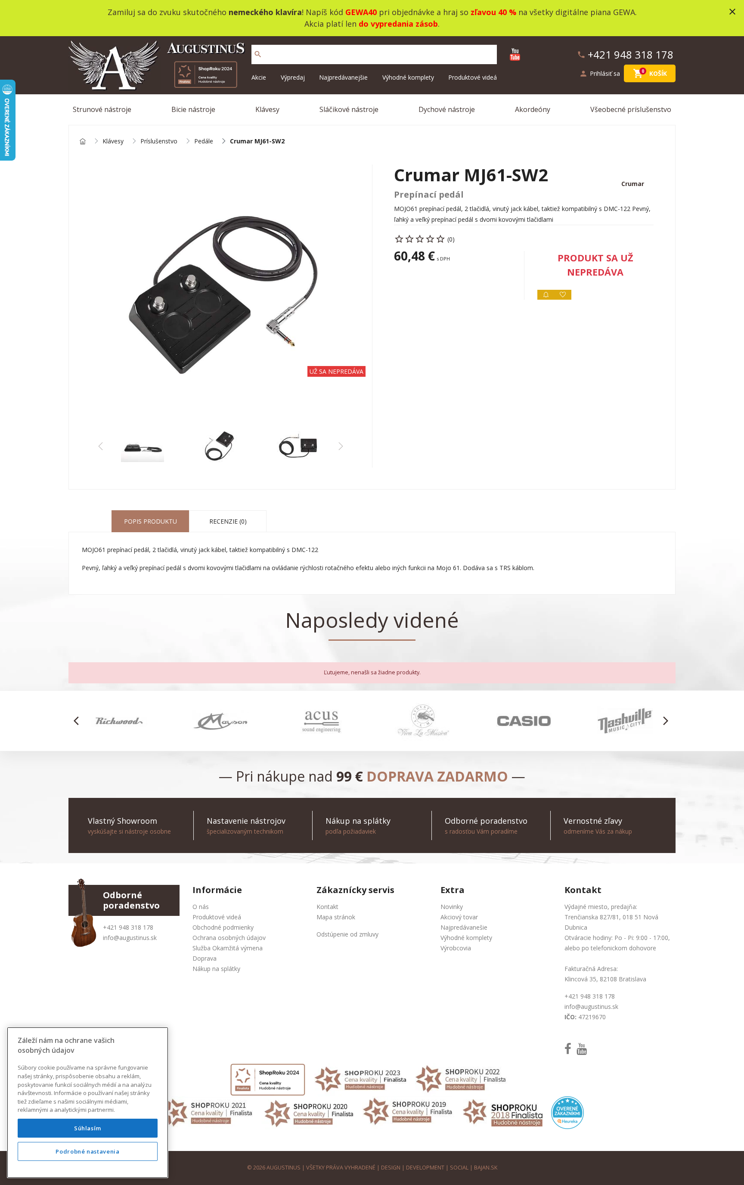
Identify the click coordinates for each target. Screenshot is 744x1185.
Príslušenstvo (158, 141)
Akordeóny (532, 109)
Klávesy (267, 109)
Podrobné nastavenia (87, 1151)
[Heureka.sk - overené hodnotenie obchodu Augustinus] (567, 1112)
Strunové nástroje (102, 109)
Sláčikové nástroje (348, 109)
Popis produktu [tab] (150, 521)
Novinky (451, 907)
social (459, 1167)
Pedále (203, 141)
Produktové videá (472, 77)
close (732, 11)
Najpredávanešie (463, 927)
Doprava (204, 958)
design (390, 1167)
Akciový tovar (459, 917)
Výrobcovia (455, 948)
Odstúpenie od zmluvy (347, 934)
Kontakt (327, 907)
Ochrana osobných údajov (229, 938)
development (425, 1167)
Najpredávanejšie (343, 77)
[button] (78, 720)
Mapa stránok (335, 917)
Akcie (258, 77)
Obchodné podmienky (223, 927)
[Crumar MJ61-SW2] (220, 294)
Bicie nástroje (193, 109)
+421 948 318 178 (128, 927)
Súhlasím (87, 1128)
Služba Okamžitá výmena (227, 948)
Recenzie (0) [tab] (228, 521)
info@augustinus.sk (130, 938)
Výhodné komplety (408, 77)
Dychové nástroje (446, 109)
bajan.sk (485, 1167)
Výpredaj (293, 77)
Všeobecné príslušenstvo (630, 109)
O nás (200, 907)
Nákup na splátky (216, 969)
